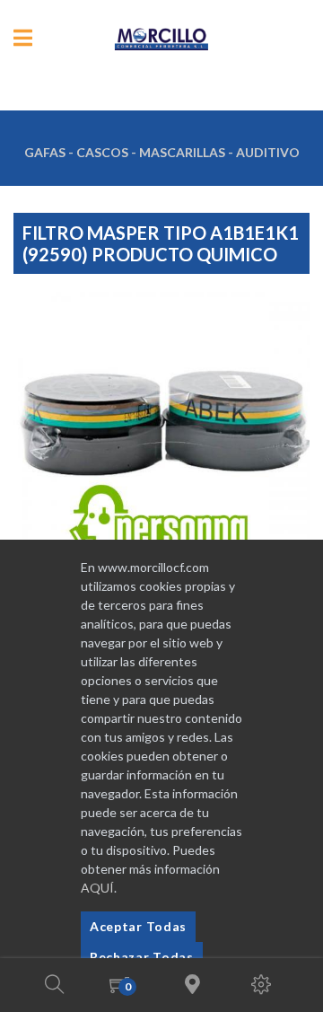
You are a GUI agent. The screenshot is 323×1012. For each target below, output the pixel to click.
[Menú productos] (22, 38)
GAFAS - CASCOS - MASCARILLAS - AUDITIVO (162, 152)
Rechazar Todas (142, 956)
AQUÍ (97, 887)
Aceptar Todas (138, 926)
